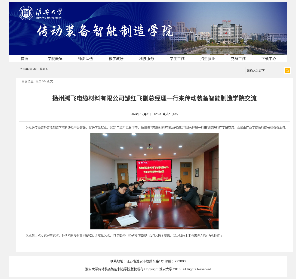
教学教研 (116, 59)
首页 (24, 59)
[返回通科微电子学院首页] (148, 3)
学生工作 (177, 59)
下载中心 (268, 59)
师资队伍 (85, 59)
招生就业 (207, 59)
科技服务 (146, 59)
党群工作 (238, 59)
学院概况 (55, 59)
